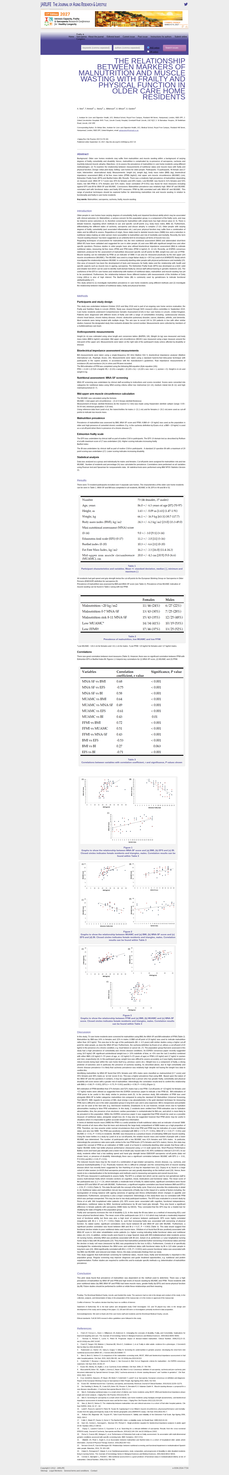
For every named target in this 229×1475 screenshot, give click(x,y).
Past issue (143, 36)
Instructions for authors (161, 36)
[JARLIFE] (83, 7)
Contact (94, 1471)
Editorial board (113, 36)
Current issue (129, 36)
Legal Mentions (55, 1471)
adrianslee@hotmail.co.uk (128, 130)
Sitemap (44, 1471)
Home (71, 36)
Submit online (181, 36)
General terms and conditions (76, 1471)
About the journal (96, 36)
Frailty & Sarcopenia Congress (81, 36)
